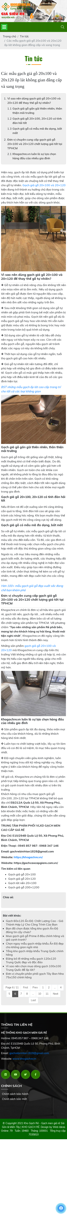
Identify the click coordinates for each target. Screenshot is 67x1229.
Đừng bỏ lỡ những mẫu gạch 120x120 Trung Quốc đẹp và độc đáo (31, 960)
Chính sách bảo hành (15, 1094)
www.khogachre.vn (24, 1058)
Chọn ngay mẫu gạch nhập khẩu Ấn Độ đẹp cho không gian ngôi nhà (35, 945)
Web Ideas (59, 1127)
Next (55, 993)
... (55, 987)
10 (39, 993)
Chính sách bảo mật (14, 1099)
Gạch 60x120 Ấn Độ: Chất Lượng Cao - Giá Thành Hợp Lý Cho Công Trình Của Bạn (34, 922)
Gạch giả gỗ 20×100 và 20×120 (44, 185)
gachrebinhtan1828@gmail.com (29, 1053)
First (25, 987)
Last (33, 1000)
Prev (35, 987)
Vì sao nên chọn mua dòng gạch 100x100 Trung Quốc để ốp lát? (33, 967)
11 (47, 993)
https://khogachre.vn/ (28, 857)
